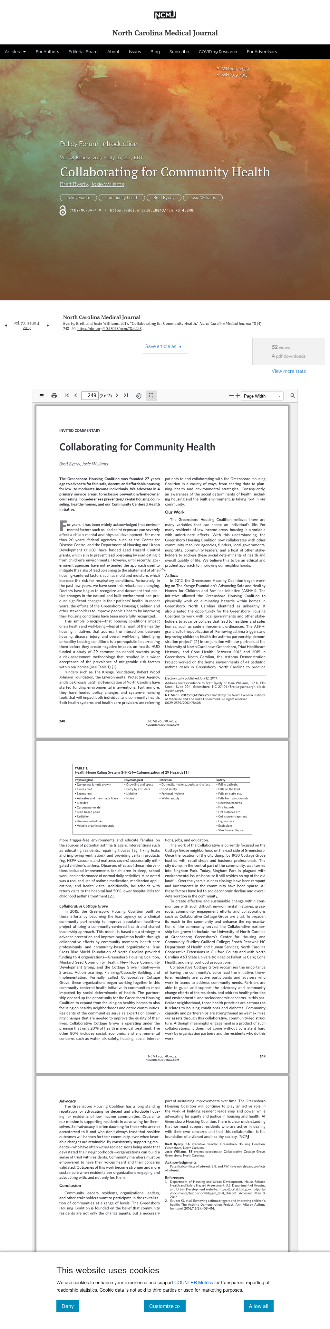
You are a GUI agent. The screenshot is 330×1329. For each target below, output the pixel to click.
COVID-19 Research (218, 51)
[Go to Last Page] (126, 395)
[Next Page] (117, 395)
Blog (155, 51)
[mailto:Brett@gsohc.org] (241, 681)
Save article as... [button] (163, 346)
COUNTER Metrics (193, 1282)
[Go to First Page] (67, 395)
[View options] (41, 396)
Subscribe (179, 51)
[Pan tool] (138, 396)
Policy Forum (78, 197)
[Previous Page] (76, 395)
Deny (70, 1306)
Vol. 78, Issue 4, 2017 (81, 157)
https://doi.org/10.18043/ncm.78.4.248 (151, 210)
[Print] (54, 396)
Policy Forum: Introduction (99, 144)
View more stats (289, 371)
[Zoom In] (238, 395)
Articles (12, 51)
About (113, 51)
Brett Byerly (74, 184)
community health (121, 197)
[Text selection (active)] (151, 396)
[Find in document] (293, 396)
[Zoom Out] (231, 395)
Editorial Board (83, 51)
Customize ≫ (167, 1306)
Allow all (261, 1306)
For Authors (47, 51)
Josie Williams (107, 184)
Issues (135, 51)
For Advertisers (262, 51)
